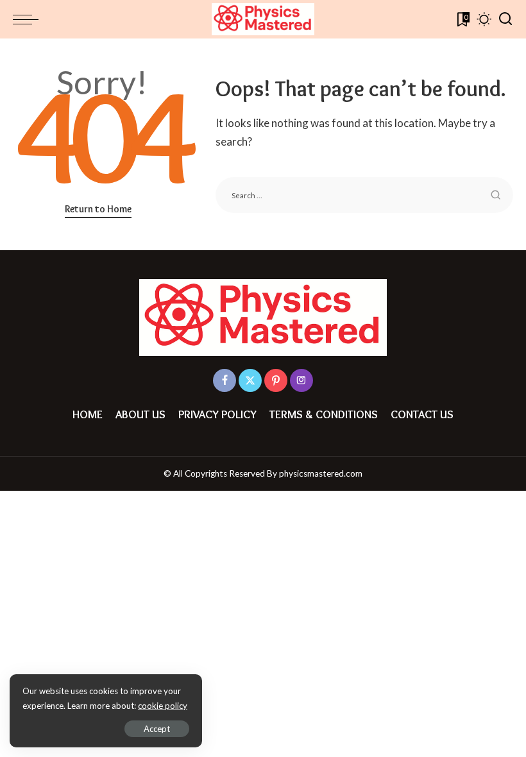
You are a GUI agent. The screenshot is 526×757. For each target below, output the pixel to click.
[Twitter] (250, 380)
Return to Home (98, 209)
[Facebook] (224, 380)
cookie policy (162, 706)
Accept (157, 729)
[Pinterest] (275, 380)
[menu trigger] (29, 19)
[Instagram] (301, 380)
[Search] (505, 19)
